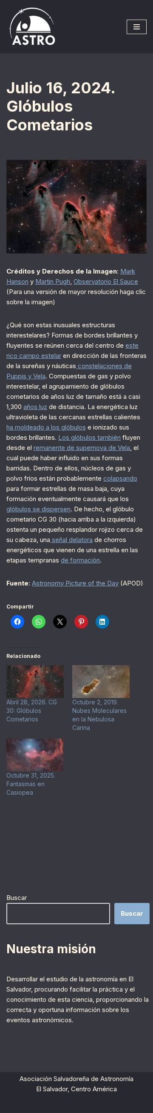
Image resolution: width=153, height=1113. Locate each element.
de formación (80, 560)
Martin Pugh (52, 281)
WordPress (115, 1104)
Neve (29, 1104)
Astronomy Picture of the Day (75, 583)
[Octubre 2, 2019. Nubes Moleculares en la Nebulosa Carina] (101, 681)
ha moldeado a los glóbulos (46, 427)
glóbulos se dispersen (38, 509)
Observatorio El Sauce (106, 281)
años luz (35, 407)
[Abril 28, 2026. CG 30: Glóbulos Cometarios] (35, 681)
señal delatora (71, 540)
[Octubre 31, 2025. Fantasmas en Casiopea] (35, 754)
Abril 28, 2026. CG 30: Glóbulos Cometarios (31, 710)
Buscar (16, 898)
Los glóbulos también (89, 437)
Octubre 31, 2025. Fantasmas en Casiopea (30, 784)
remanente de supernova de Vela (82, 448)
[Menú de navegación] (137, 27)
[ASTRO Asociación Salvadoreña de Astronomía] (31, 26)
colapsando (120, 478)
